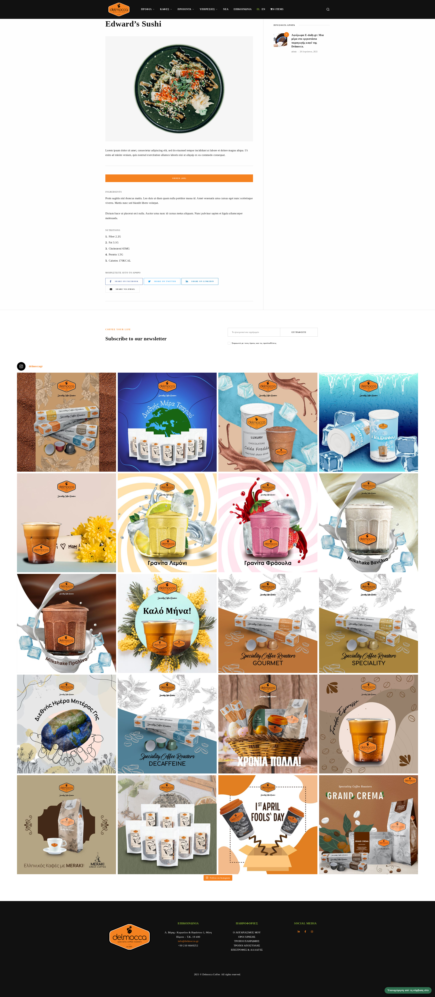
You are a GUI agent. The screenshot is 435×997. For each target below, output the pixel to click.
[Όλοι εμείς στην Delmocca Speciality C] (66, 724)
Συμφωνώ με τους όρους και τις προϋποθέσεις (254, 343)
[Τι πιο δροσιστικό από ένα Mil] (368, 522)
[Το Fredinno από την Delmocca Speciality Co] (368, 422)
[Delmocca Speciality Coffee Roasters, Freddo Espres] (368, 724)
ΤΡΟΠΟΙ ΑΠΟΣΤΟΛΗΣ (247, 945)
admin (294, 51)
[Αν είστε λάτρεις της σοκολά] (267, 422)
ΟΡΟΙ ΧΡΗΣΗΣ (247, 937)
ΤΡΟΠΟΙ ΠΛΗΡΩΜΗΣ (246, 941)
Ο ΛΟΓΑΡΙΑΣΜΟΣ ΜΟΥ (247, 932)
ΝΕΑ (225, 9)
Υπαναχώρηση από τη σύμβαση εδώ (408, 990)
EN (263, 9)
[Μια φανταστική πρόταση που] (167, 522)
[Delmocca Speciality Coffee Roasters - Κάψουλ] (267, 623)
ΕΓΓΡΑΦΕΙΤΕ (299, 332)
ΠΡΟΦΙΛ (146, 9)
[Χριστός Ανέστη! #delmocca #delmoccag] (267, 724)
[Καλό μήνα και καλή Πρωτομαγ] (167, 623)
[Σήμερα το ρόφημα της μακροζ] (167, 422)
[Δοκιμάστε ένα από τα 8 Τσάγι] (167, 824)
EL (258, 9)
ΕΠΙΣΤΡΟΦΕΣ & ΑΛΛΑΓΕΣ (247, 949)
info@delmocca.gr (188, 941)
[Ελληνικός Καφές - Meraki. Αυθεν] (66, 824)
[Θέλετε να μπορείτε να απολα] (66, 422)
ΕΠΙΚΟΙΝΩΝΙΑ (243, 9)
